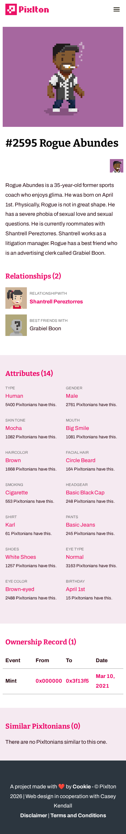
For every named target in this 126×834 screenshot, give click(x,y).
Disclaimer (33, 815)
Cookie (82, 786)
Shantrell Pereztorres (56, 301)
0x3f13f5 (77, 681)
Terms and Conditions (78, 815)
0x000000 (49, 681)
